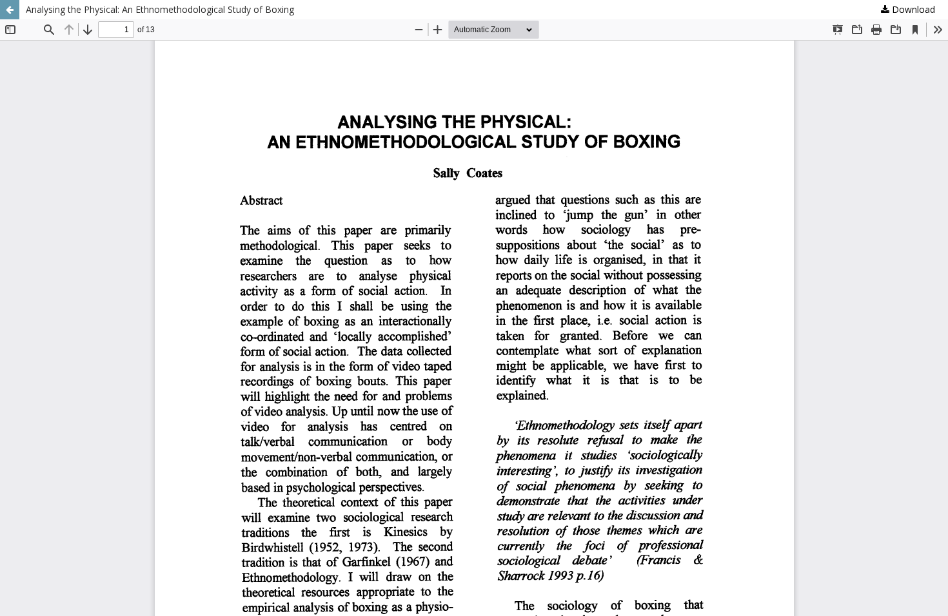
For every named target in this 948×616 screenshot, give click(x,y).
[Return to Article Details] (9, 9)
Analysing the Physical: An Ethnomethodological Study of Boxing (160, 9)
